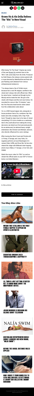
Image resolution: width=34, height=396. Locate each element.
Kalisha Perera (12, 26)
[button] (2, 2)
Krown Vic (12, 72)
